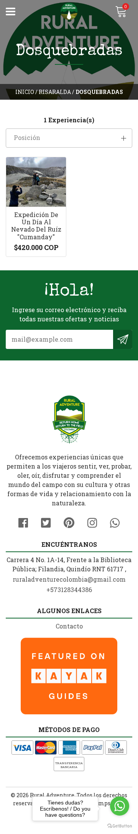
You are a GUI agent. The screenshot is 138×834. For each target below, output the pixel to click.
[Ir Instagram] (92, 521)
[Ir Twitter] (45, 521)
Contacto (69, 626)
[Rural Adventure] (69, 11)
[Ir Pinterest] (69, 521)
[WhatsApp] (114, 521)
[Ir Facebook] (23, 521)
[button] (69, 138)
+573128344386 (69, 590)
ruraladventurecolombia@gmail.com (69, 579)
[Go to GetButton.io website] (119, 826)
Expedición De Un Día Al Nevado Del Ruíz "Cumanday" (36, 226)
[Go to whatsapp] (119, 806)
